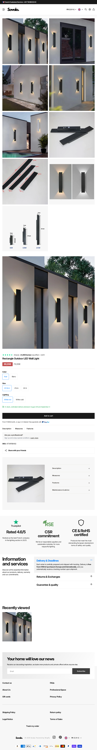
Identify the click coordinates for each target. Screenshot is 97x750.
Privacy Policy (56, 696)
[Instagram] (54, 737)
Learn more (34, 438)
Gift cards (6, 696)
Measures (19, 429)
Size (4, 383)
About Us (6, 690)
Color (4, 372)
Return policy (55, 712)
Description (6, 429)
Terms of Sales (56, 719)
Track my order (32, 726)
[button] (89, 302)
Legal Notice (7, 719)
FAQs (52, 683)
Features (30, 429)
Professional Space (58, 690)
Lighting (5, 395)
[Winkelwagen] (94, 9)
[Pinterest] (60, 737)
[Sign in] (90, 9)
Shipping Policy (8, 712)
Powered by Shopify (43, 738)
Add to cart (48, 416)
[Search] (86, 9)
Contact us (7, 683)
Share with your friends (17, 450)
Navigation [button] (3, 9)
